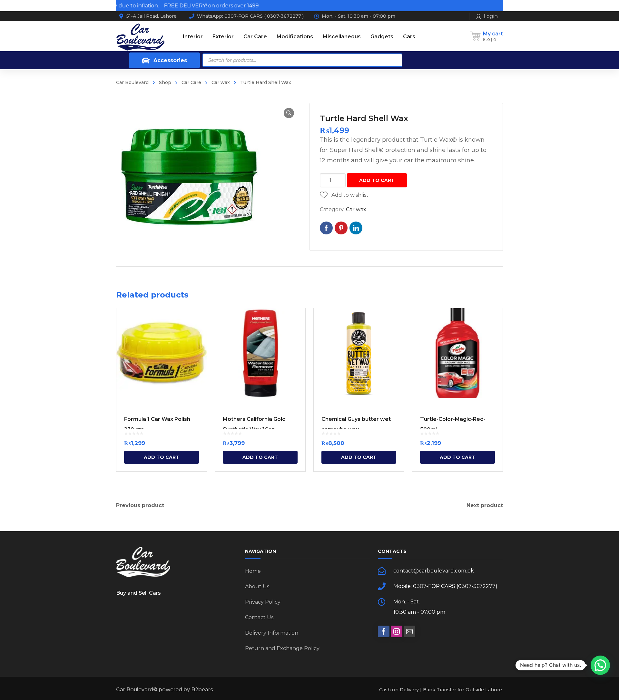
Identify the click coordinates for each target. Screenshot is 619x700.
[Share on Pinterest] (341, 228)
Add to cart (377, 180)
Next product (485, 505)
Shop (165, 82)
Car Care (191, 82)
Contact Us (259, 617)
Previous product (140, 505)
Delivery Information (271, 633)
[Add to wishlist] (197, 322)
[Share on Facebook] (326, 228)
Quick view (161, 353)
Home (253, 571)
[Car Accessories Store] (140, 37)
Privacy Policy (262, 602)
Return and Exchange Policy (282, 648)
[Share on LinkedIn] (355, 228)
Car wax (220, 82)
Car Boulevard (132, 82)
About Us (257, 586)
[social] (383, 631)
